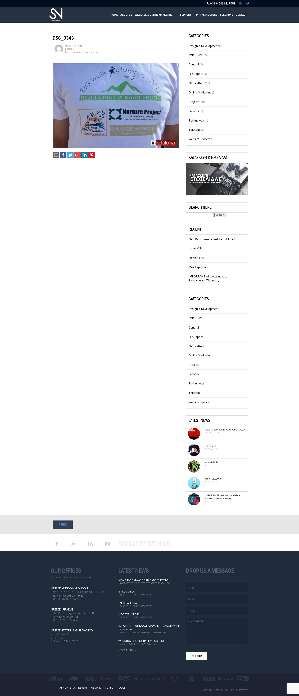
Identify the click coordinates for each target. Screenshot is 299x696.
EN (240, 3)
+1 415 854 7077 (67, 641)
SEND (198, 656)
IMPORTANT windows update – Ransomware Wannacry (209, 278)
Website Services (199, 139)
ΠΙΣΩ (64, 524)
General (194, 64)
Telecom (194, 130)
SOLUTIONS (226, 15)
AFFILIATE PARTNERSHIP (74, 687)
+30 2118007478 (67, 616)
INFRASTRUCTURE (206, 15)
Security (194, 111)
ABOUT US (126, 15)
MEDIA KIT (97, 687)
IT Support (196, 74)
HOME (114, 15)
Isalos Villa (195, 248)
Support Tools (115, 687)
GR (247, 3)
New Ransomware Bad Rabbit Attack (212, 239)
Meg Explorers (198, 267)
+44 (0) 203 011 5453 (70, 595)
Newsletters (196, 83)
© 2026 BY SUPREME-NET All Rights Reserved (225, 690)
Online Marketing (200, 92)
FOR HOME (196, 55)
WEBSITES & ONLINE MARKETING (154, 15)
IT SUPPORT (185, 15)
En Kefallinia (197, 258)
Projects (194, 102)
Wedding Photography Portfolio (142, 641)
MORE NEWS (127, 649)
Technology (196, 120)
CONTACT (241, 15)
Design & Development (204, 46)
